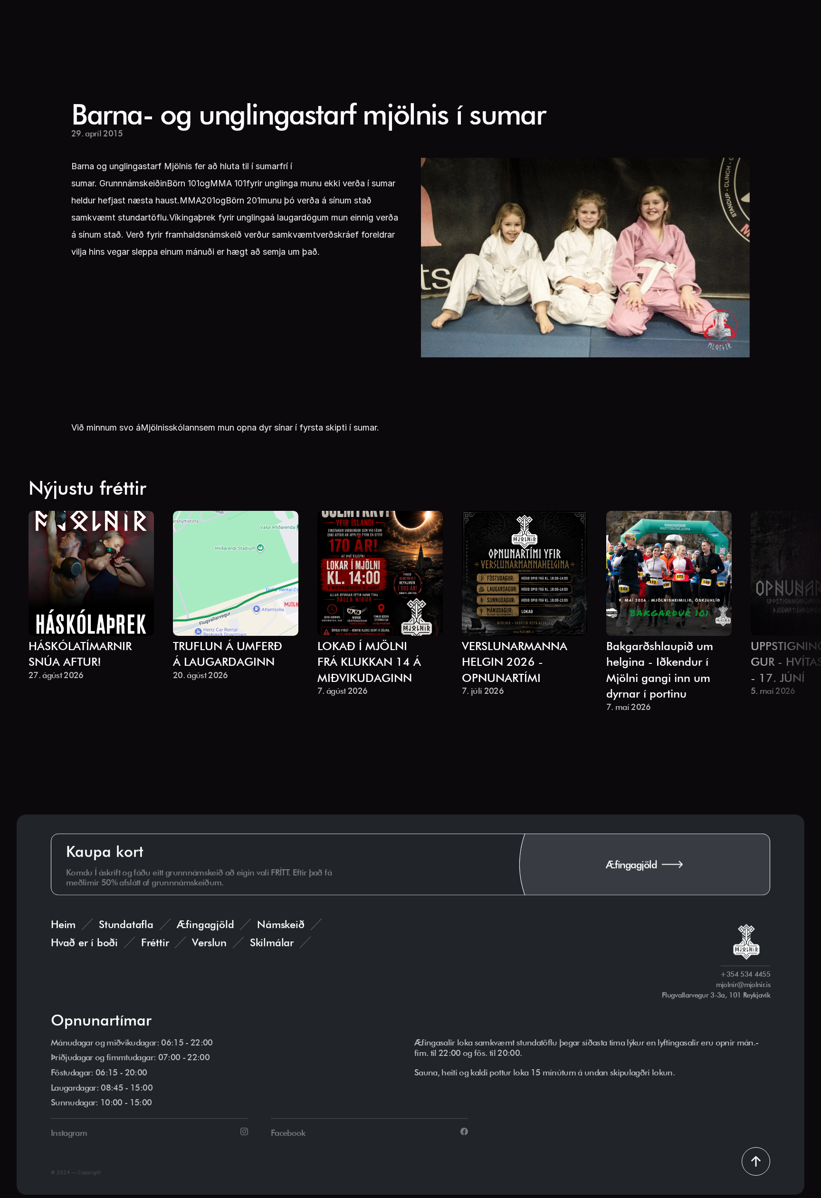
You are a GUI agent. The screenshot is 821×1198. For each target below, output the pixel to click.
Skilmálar (272, 942)
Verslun (209, 942)
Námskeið (280, 924)
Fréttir (155, 942)
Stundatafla (126, 924)
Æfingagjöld (205, 924)
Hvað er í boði (84, 942)
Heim (63, 924)
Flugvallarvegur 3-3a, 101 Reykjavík (716, 995)
